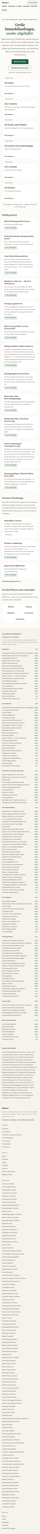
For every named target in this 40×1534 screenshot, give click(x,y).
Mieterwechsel (6, 1354)
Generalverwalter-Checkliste (11, 1275)
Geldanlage (5, 1522)
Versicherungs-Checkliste (10, 1470)
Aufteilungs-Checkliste (9, 1196)
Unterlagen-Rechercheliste (10, 1458)
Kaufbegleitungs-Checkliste (10, 1309)
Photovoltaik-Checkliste (9, 1397)
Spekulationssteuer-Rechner (11, 1440)
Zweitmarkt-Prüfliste (8, 1507)
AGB (19, 1120)
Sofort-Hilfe (33, 3)
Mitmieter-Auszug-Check (9, 1376)
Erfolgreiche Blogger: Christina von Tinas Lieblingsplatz (17, 1095)
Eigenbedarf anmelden (9, 1236)
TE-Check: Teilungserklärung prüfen (13, 1452)
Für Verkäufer (6, 897)
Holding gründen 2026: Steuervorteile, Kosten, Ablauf (17, 1060)
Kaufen (19, 6)
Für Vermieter (7, 704)
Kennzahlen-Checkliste (9, 1321)
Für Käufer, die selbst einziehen (13, 771)
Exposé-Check (6, 1245)
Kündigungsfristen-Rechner (10, 1327)
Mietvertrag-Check (8, 1367)
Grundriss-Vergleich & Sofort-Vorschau (14, 1278)
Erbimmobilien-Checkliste (10, 1242)
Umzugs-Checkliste (8, 1455)
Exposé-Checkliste (7, 1248)
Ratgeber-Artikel (7, 1174)
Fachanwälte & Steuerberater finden (13, 1254)
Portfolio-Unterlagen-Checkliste (12, 1400)
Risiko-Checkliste (7, 1425)
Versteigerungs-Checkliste (10, 1473)
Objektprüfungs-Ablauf (9, 1391)
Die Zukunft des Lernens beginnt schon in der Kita (16, 1098)
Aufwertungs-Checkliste (9, 1199)
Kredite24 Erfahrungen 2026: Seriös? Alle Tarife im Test (17, 1082)
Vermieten (11, 6)
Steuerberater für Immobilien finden (13, 1443)
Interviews (5, 1525)
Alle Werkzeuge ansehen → (12, 581)
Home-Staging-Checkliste (10, 1294)
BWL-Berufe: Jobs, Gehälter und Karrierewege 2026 (16, 1093)
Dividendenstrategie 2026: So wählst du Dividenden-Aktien (18, 1062)
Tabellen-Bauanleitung (9, 1449)
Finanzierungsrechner (8, 1260)
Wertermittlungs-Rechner (10, 1489)
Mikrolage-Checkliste (8, 1373)
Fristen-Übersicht (7, 1272)
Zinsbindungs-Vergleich (9, 1501)
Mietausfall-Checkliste (9, 1342)
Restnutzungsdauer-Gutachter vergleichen (15, 1418)
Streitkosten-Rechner (8, 1446)
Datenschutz (30, 1120)
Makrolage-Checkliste (8, 1333)
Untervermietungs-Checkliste (11, 1461)
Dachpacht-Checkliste (8, 1226)
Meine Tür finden (20, 61)
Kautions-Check (7, 1318)
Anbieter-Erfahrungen (8, 1528)
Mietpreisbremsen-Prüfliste (10, 1357)
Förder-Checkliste (7, 1263)
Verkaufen (26, 6)
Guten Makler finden (8, 1287)
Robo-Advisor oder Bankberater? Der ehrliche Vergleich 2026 (19, 1067)
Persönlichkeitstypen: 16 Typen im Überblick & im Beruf (18, 1088)
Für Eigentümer (7, 937)
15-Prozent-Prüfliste (8, 1184)
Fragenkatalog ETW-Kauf (9, 1269)
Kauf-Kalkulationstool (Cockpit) (11, 1306)
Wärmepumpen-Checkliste (10, 1482)
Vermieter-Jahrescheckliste (10, 1467)
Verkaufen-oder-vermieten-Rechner (13, 1464)
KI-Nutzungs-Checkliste (9, 1324)
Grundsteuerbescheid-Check (11, 1281)
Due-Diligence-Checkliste (10, 1233)
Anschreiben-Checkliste (9, 1193)
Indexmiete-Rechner (8, 1300)
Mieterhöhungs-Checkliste (10, 1348)
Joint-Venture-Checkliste (9, 1303)
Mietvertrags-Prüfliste (9, 1370)
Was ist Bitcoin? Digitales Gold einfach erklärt (15, 1090)
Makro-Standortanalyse (9, 1330)
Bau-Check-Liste (7, 1211)
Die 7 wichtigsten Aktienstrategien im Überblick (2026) (17, 1077)
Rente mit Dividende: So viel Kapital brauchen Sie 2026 (17, 1057)
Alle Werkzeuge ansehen (20, 68)
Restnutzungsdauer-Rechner (11, 1421)
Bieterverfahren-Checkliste (10, 1217)
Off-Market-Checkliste (8, 1394)
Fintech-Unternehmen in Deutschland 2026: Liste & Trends (18, 1070)
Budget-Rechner (7, 1223)
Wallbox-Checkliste (8, 1479)
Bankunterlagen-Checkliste (10, 1208)
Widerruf (23, 1120)
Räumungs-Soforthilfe (8, 1406)
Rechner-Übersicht (8, 1409)
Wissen (4, 10)
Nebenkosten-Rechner (9, 1385)
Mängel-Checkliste (7, 1336)
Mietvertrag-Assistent (9, 1364)
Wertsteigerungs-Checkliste (10, 1492)
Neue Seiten (5, 1120)
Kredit (4, 1519)
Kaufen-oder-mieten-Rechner (11, 1312)
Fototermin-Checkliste (9, 1266)
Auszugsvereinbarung (8, 1202)
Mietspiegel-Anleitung (8, 1361)
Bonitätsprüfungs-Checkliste (11, 1220)
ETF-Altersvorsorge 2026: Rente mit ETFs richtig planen (17, 1065)
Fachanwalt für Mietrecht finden (11, 1251)
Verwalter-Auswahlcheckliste (11, 1476)
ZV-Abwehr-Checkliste (9, 1504)
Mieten (4, 6)
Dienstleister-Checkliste (9, 1230)
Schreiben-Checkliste (8, 1437)
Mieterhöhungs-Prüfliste (9, 1351)
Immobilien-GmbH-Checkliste (11, 1297)
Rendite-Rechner (7, 1415)
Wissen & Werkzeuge (9, 1020)
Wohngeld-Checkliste (8, 1495)
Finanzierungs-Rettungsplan (10, 1257)
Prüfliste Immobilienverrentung (11, 1403)
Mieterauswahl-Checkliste (10, 1345)
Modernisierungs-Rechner (10, 1379)
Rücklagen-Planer (7, 1428)
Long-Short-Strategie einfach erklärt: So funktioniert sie (17, 1075)
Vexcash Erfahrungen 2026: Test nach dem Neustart (16, 1080)
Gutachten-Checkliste (8, 1284)
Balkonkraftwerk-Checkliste (10, 1205)
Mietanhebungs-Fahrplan (9, 1339)
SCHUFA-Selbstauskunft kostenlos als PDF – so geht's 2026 (18, 1052)
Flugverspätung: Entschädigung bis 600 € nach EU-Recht (18, 1085)
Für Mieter (5, 649)
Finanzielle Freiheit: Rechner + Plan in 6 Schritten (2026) (18, 1055)
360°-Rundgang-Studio (9, 1187)
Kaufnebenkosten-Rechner (10, 1315)
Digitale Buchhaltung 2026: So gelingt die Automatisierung (18, 1072)
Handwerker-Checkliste (9, 1290)
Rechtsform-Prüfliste (8, 1412)
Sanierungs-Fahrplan (8, 1431)
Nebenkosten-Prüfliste (9, 1382)
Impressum (13, 1120)
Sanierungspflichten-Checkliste (11, 1434)
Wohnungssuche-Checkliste (10, 1498)
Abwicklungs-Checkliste (9, 1190)
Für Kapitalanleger (8, 807)
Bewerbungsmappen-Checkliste (12, 1214)
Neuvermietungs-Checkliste (10, 1388)
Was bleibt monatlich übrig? (10, 1485)
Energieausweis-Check (9, 1239)
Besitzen (34, 6)
